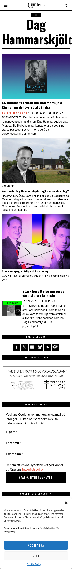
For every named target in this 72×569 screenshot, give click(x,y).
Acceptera (36, 545)
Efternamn (14, 454)
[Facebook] (16, 347)
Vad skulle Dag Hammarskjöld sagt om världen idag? (35, 191)
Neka (36, 556)
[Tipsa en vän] (32, 347)
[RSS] (47, 347)
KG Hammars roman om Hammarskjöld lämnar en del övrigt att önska (32, 105)
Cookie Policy (34, 564)
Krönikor (8, 186)
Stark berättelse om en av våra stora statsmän (43, 293)
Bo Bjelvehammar (14, 112)
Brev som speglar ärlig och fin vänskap (25, 271)
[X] (24, 347)
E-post (11, 432)
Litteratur (56, 112)
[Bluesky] (39, 347)
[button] (66, 503)
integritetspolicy (32, 469)
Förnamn (13, 443)
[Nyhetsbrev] (55, 347)
